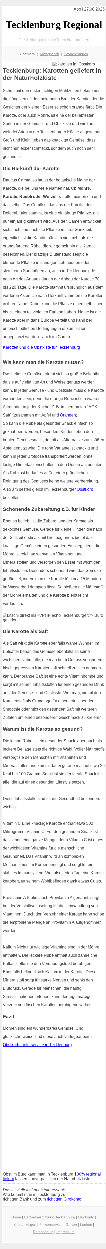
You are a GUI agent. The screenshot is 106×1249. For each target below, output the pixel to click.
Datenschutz (43, 1232)
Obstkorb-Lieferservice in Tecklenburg (37, 1045)
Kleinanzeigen (24, 1224)
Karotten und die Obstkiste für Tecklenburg (41, 347)
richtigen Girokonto (64, 1199)
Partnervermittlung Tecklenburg (49, 1217)
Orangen (68, 415)
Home (16, 1217)
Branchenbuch (76, 54)
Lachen (86, 1224)
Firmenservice (51, 1224)
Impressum (65, 1232)
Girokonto (86, 1217)
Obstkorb (84, 489)
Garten (71, 1224)
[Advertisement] (53, 1110)
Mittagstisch (49, 54)
